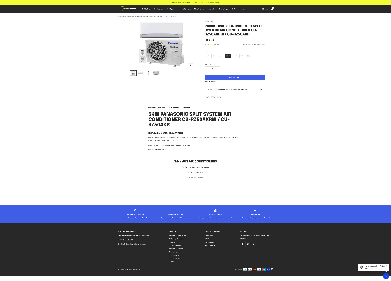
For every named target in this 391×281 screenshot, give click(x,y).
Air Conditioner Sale (176, 249)
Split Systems (171, 9)
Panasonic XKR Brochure (157, 149)
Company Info (244, 9)
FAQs (234, 9)
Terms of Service (174, 258)
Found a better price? (212, 81)
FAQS (207, 239)
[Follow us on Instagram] (248, 244)
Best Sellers (146, 9)
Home (120, 16)
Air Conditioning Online (177, 236)
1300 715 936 (128, 240)
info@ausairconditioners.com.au (134, 244)
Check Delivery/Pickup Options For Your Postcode (229, 90)
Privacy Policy (174, 255)
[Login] (267, 9)
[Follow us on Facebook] (242, 244)
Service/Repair (224, 9)
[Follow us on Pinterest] (254, 244)
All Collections (158, 9)
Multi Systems (199, 9)
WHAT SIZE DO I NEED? (213, 97)
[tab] (152, 108)
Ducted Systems (185, 9)
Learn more (215, 2)
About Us (172, 242)
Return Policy (210, 245)
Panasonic (209, 21)
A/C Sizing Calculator (176, 239)
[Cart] (272, 9)
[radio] (207, 56)
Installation (212, 9)
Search (171, 262)
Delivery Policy (210, 242)
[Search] (263, 9)
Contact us (209, 236)
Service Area (173, 252)
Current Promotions (176, 245)
